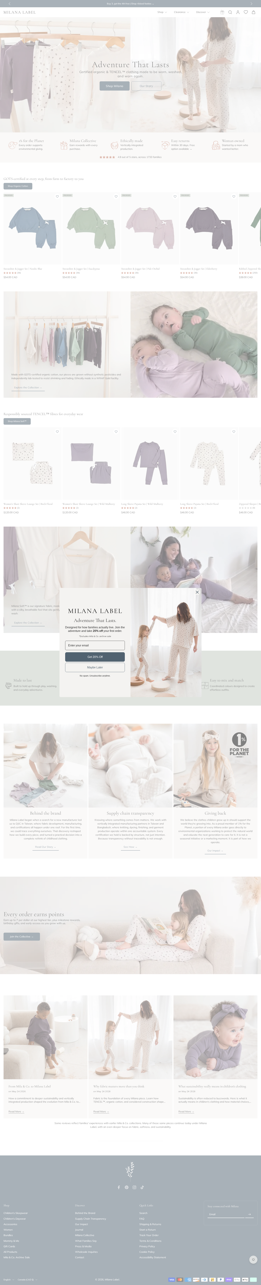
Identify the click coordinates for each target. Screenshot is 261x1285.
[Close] (197, 592)
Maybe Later (95, 667)
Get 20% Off (95, 656)
